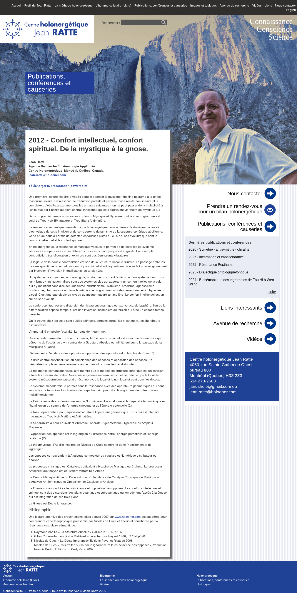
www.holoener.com (128, 516)
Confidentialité (13, 591)
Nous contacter (285, 5)
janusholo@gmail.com (210, 386)
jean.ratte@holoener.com (47, 175)
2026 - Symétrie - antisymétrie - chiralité (219, 249)
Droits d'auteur (38, 591)
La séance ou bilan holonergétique (124, 580)
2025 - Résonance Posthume (211, 264)
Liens (268, 5)
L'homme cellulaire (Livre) (113, 5)
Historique (203, 584)
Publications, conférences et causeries (160, 5)
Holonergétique (207, 575)
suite (272, 292)
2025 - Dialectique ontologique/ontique (218, 272)
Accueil (16, 5)
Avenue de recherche (234, 5)
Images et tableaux (203, 5)
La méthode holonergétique (74, 5)
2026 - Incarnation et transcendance (216, 257)
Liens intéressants (241, 308)
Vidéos (257, 5)
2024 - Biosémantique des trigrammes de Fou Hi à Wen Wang (231, 282)
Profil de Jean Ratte (38, 5)
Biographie (107, 575)
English (291, 10)
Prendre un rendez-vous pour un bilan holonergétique (229, 208)
